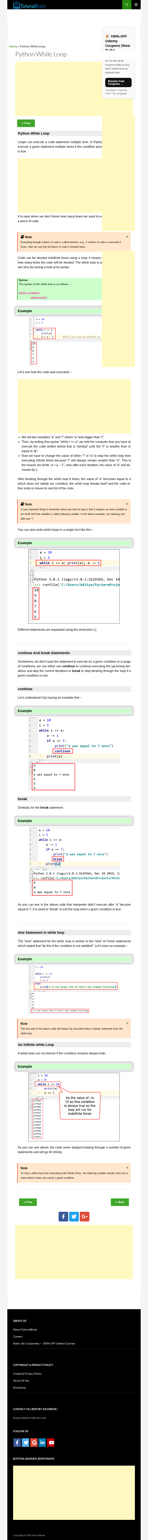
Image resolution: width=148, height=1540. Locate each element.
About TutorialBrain (25, 1329)
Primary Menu (136, 4)
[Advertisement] (74, 89)
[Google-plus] (84, 1216)
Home (13, 46)
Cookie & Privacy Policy (27, 1373)
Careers (18, 1336)
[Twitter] (74, 1216)
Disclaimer (19, 1387)
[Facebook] (63, 1216)
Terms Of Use (21, 1380)
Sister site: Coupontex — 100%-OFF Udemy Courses (44, 1343)
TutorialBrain (38, 1535)
